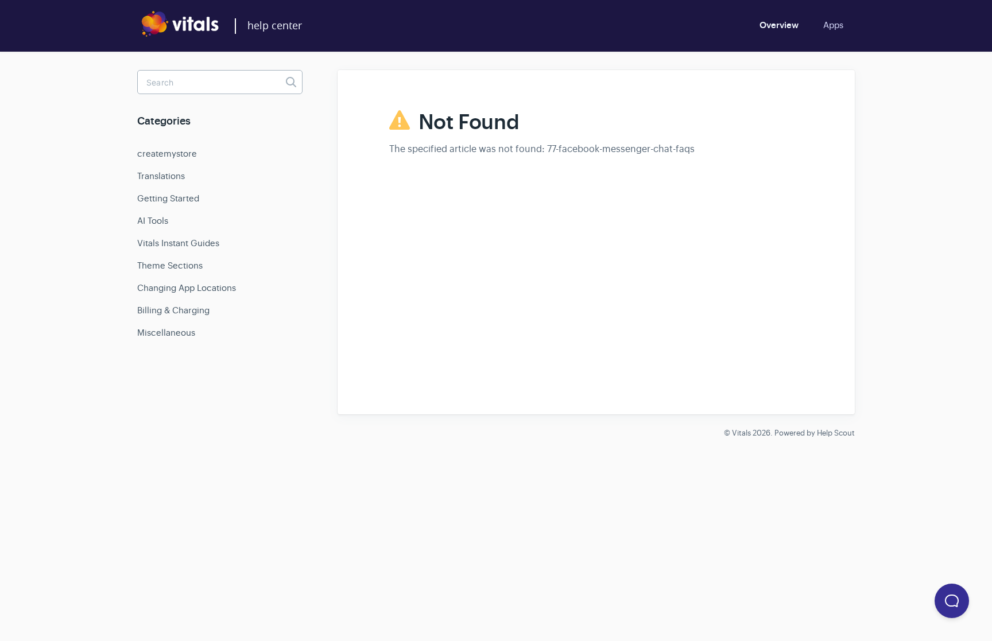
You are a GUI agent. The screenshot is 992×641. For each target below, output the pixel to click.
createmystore (167, 153)
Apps (833, 25)
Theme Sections (170, 265)
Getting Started (168, 198)
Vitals (741, 433)
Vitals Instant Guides (178, 243)
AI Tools (152, 220)
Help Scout (836, 433)
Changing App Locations (186, 287)
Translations (161, 175)
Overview (779, 25)
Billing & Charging (173, 310)
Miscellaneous (166, 332)
